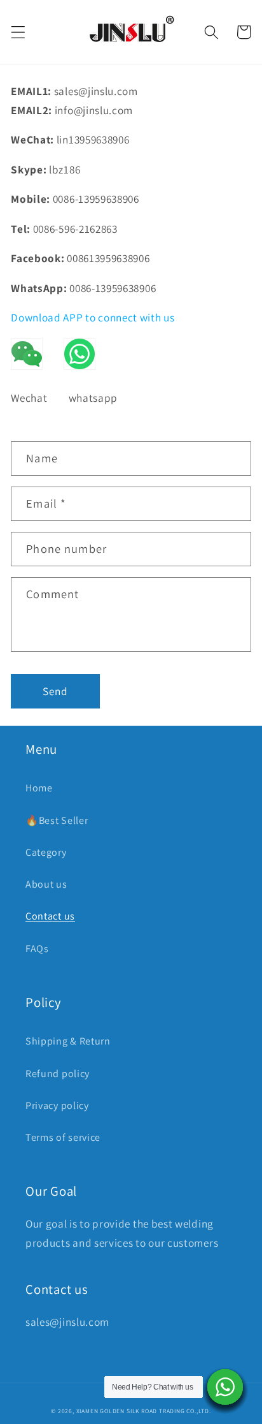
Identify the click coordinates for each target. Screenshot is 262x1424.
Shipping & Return (68, 1041)
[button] (18, 32)
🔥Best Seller (56, 820)
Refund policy (57, 1073)
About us (46, 884)
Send (56, 691)
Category (46, 852)
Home (39, 788)
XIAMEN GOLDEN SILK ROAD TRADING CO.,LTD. (143, 1411)
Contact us (50, 916)
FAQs (37, 948)
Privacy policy (57, 1105)
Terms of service (62, 1137)
